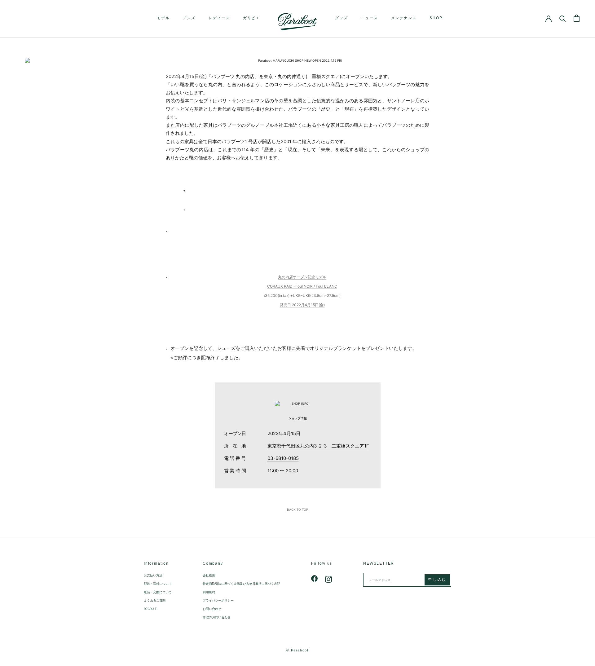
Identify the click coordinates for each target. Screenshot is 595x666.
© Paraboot (297, 650)
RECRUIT (150, 609)
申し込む (437, 579)
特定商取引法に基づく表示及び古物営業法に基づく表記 (241, 583)
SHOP (436, 18)
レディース (219, 18)
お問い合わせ (212, 609)
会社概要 (209, 575)
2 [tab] (184, 210)
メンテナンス (404, 18)
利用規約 (209, 592)
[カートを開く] (577, 18)
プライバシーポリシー (218, 600)
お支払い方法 (153, 575)
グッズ (341, 18)
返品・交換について (158, 592)
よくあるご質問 (154, 600)
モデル (163, 18)
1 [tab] (184, 190)
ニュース (369, 18)
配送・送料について (158, 583)
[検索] (562, 18)
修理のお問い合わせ (217, 617)
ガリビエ (251, 18)
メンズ (189, 18)
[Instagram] (328, 578)
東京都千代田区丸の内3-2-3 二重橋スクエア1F (318, 446)
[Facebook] (314, 578)
